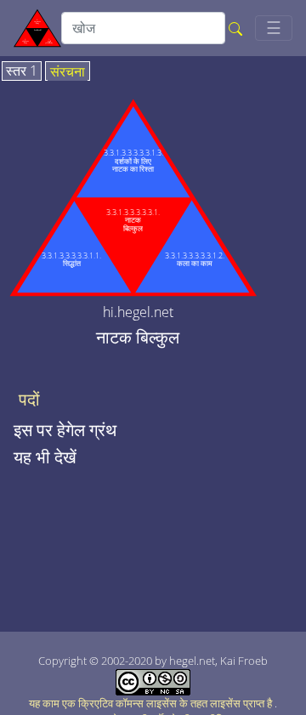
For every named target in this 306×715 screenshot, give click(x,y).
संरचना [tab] (67, 72)
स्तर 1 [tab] (21, 71)
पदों (29, 399)
